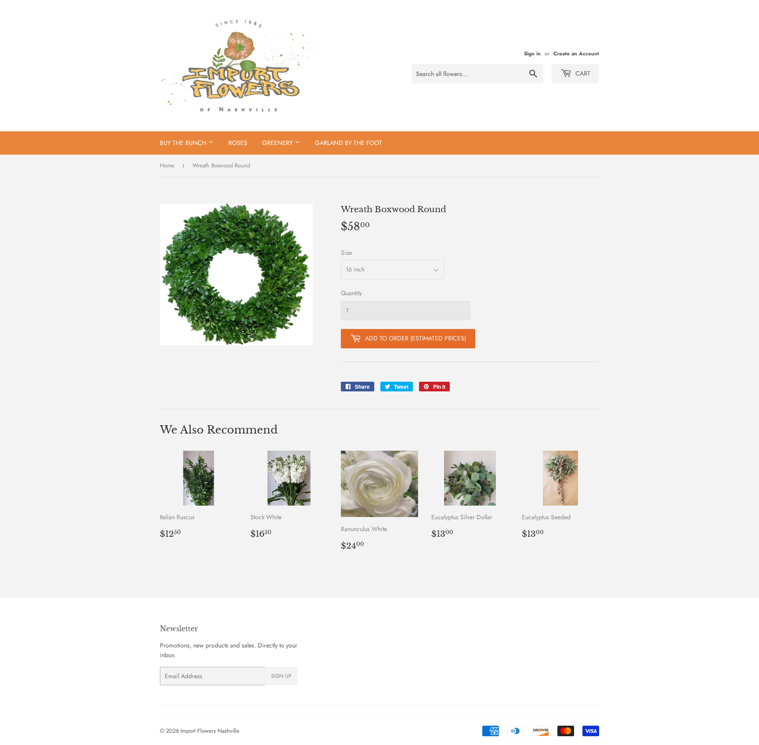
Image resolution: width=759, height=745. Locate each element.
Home (167, 165)
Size (346, 252)
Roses (237, 142)
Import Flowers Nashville (210, 731)
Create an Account (576, 53)
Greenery (278, 142)
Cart (582, 73)
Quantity (351, 293)
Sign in (532, 53)
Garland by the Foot (348, 142)
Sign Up (281, 676)
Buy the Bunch (184, 142)
